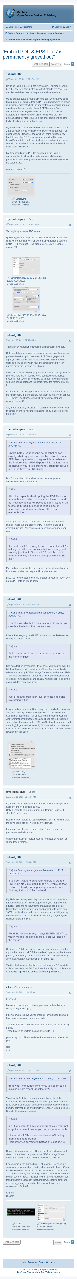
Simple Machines (48, 1269)
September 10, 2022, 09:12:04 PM (21, 435)
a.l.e (8, 987)
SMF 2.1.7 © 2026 (29, 1269)
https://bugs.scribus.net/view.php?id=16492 (39, 971)
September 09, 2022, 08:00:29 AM (24, 224)
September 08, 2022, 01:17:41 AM (24, 79)
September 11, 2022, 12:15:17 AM (21, 797)
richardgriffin (14, 73)
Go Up (58, 1242)
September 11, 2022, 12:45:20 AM (21, 862)
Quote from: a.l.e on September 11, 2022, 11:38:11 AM (38, 1078)
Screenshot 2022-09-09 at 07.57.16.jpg (28, 315)
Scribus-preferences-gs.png (53, 1223)
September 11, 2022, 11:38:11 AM (20, 992)
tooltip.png (20, 771)
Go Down (56, 64)
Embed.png (20, 199)
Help (24, 1262)
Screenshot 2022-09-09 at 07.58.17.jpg (28, 278)
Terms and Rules (36, 1262)
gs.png (18, 1223)
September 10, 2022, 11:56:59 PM (24, 604)
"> (39, 1265)
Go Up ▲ (50, 1262)
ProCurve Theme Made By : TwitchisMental (38, 1272)
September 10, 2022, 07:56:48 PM (21, 340)
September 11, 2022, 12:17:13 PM (24, 1070)
